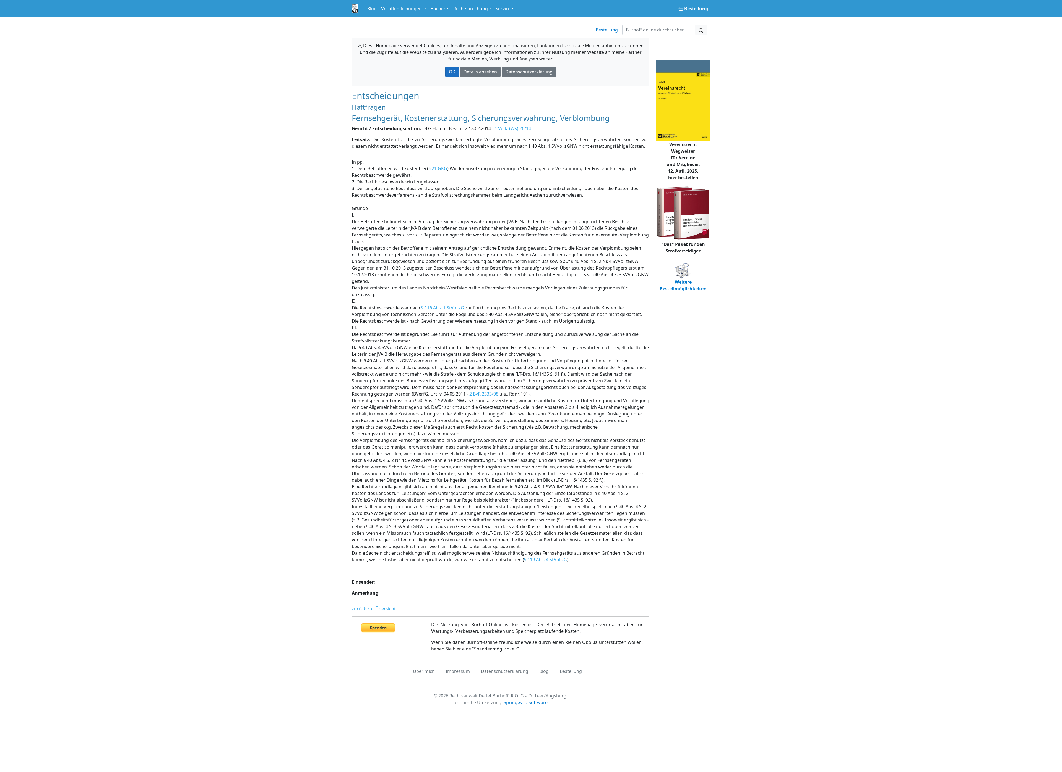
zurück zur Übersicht (374, 609)
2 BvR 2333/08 (483, 394)
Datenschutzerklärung (529, 72)
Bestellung (607, 30)
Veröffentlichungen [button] (402, 9)
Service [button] (503, 9)
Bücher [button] (438, 9)
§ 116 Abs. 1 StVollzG (442, 308)
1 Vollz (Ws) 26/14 (512, 128)
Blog (372, 9)
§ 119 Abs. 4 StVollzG (545, 560)
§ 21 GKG (437, 168)
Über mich (424, 671)
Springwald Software (526, 702)
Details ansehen (480, 72)
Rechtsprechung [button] (470, 9)
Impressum (458, 671)
